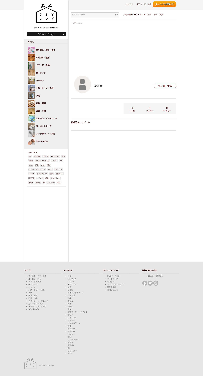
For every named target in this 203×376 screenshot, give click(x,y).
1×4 (61, 160)
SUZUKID (37, 156)
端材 (46, 178)
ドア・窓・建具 (34, 282)
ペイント (40, 178)
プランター (51, 182)
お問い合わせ (112, 290)
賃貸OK (38, 182)
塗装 (155, 15)
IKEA (58, 182)
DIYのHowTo (33, 309)
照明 (149, 15)
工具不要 (31, 178)
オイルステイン (42, 174)
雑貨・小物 (32, 298)
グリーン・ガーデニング (38, 301)
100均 (43, 165)
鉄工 (29, 156)
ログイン (129, 4)
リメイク (31, 174)
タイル (30, 165)
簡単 (36, 165)
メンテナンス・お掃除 (37, 306)
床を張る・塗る (34, 279)
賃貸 (63, 156)
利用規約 (110, 282)
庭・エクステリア (35, 304)
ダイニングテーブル (42, 160)
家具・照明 (32, 295)
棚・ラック (32, 284)
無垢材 (30, 182)
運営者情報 (111, 287)
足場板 (30, 160)
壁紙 (51, 174)
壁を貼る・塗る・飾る (37, 276)
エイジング (58, 169)
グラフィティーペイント (36, 169)
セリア (50, 169)
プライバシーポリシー (116, 284)
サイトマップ (112, 279)
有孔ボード (59, 174)
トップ (73, 23)
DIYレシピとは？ (46, 34)
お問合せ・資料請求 (155, 276)
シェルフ (55, 160)
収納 (48, 165)
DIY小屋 (45, 156)
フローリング (55, 178)
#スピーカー (55, 156)
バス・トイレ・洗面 (36, 290)
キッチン (32, 287)
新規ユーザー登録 (144, 4)
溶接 (161, 15)
